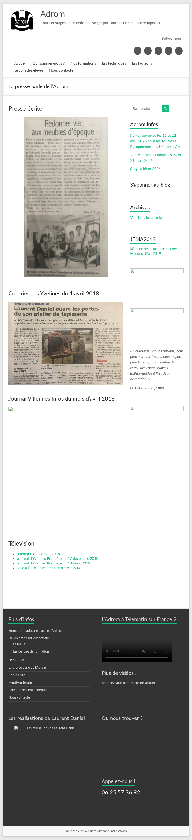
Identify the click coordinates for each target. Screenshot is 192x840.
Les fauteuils (142, 63)
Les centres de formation (31, 651)
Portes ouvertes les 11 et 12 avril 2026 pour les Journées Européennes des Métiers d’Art (155, 141)
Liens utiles (16, 660)
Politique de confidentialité (27, 690)
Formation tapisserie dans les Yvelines (35, 630)
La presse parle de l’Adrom (27, 667)
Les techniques (114, 63)
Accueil (20, 63)
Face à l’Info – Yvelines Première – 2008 (49, 568)
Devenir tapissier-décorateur (28, 638)
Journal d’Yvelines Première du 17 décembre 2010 (57, 558)
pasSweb (121, 830)
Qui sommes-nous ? (48, 63)
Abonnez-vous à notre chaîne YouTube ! (130, 683)
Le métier (19, 644)
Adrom (52, 14)
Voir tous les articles (146, 217)
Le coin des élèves (28, 70)
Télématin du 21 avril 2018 (38, 554)
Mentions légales (20, 682)
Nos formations (83, 63)
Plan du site (16, 675)
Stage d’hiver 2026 (145, 169)
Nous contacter (62, 70)
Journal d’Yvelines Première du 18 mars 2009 (53, 563)
